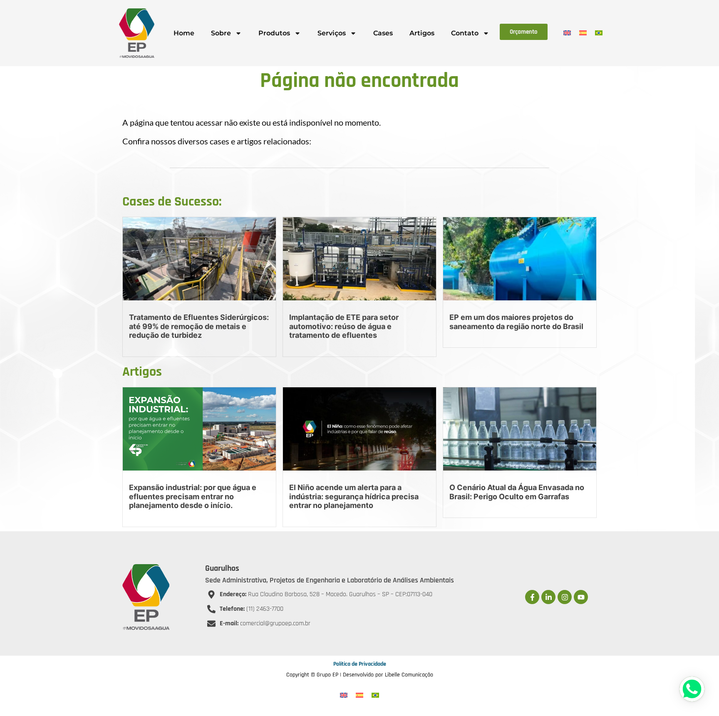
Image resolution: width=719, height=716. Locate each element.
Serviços (331, 33)
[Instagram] (565, 597)
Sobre (221, 33)
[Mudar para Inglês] (567, 32)
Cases (383, 33)
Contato (465, 33)
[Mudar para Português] (599, 32)
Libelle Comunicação (409, 675)
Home (184, 33)
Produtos (274, 33)
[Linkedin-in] (548, 597)
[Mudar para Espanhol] (583, 32)
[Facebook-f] (532, 597)
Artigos (421, 33)
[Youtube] (581, 597)
